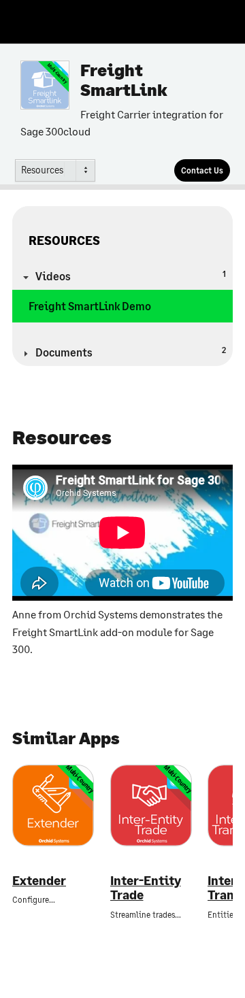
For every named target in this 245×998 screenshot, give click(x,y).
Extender (39, 881)
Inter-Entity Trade (145, 888)
